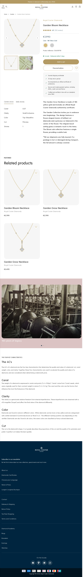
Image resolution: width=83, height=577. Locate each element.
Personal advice (58, 68)
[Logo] (41, 6)
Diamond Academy (8, 528)
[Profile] (72, 6)
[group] (11, 63)
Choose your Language (10, 480)
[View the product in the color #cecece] (52, 45)
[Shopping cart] (79, 6)
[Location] (76, 6)
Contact (4, 499)
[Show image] (22, 37)
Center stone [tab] (8, 101)
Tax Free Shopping (8, 514)
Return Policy (6, 509)
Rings (3, 533)
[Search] (6, 6)
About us (5, 470)
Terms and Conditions (9, 519)
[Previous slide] (6, 38)
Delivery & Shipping (8, 504)
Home (5, 14)
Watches (4, 548)
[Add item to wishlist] (76, 68)
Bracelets (5, 538)
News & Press (6, 485)
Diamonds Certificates (9, 475)
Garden (12, 14)
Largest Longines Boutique (11, 489)
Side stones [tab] (20, 101)
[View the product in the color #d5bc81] (45, 45)
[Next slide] (37, 38)
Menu (3, 7)
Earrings (4, 543)
